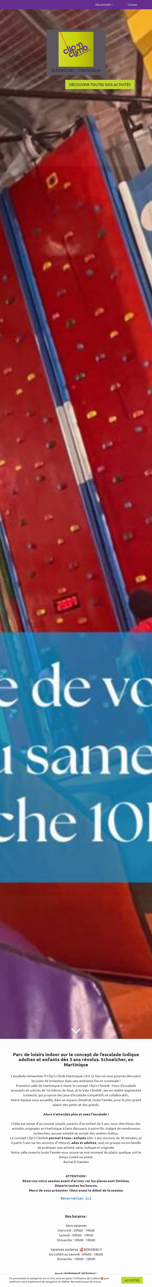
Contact (132, 4)
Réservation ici (76, 1198)
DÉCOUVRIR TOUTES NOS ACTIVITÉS (100, 84)
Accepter (132, 1280)
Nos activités (103, 4)
